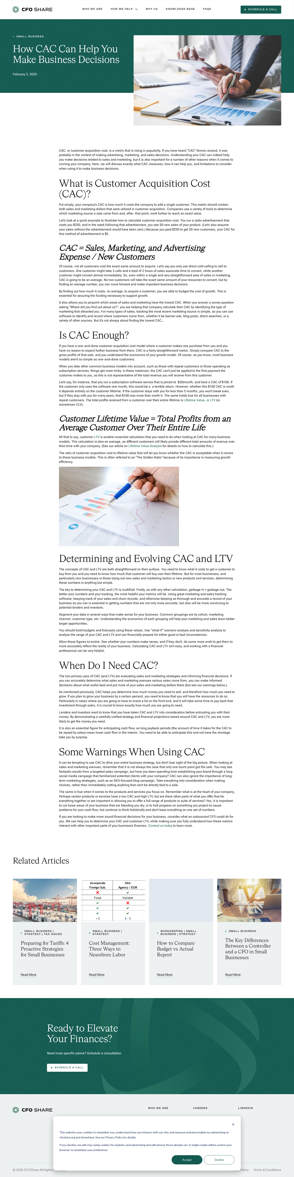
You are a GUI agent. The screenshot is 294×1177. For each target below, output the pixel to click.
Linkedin (245, 1108)
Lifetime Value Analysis (145, 446)
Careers (200, 1108)
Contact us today (160, 826)
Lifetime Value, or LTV (199, 400)
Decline (219, 1159)
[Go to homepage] (33, 9)
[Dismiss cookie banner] (233, 1124)
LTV (96, 437)
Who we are (158, 1108)
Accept (187, 1159)
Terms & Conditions (267, 1170)
